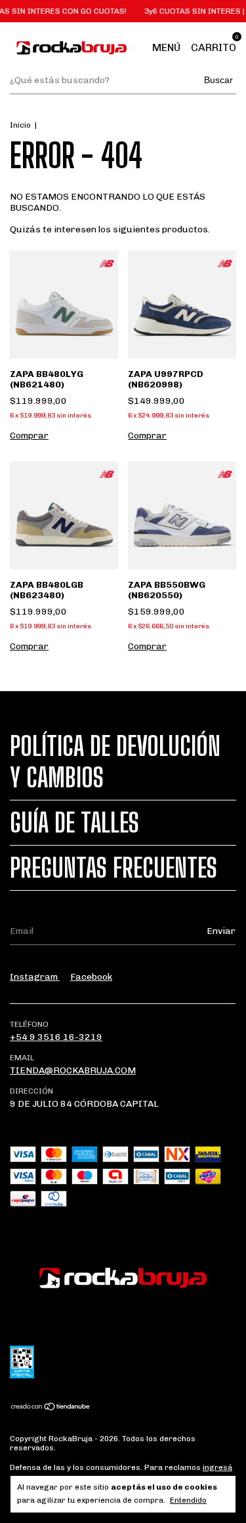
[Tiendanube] (51, 1408)
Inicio (20, 125)
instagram (35, 976)
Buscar (218, 80)
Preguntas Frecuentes (113, 868)
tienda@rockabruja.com (73, 1070)
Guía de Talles (74, 822)
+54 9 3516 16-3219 (56, 1037)
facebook (91, 976)
